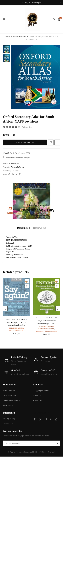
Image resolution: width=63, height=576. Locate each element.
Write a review (27, 127)
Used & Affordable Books (46, 331)
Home (7, 37)
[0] (58, 19)
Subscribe (56, 443)
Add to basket (24, 142)
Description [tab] (23, 227)
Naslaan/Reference (19, 37)
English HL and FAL (16, 328)
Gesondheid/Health (46, 326)
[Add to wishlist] (7, 49)
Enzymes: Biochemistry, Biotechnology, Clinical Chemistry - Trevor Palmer (46, 323)
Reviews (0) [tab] (39, 227)
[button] (5, 308)
